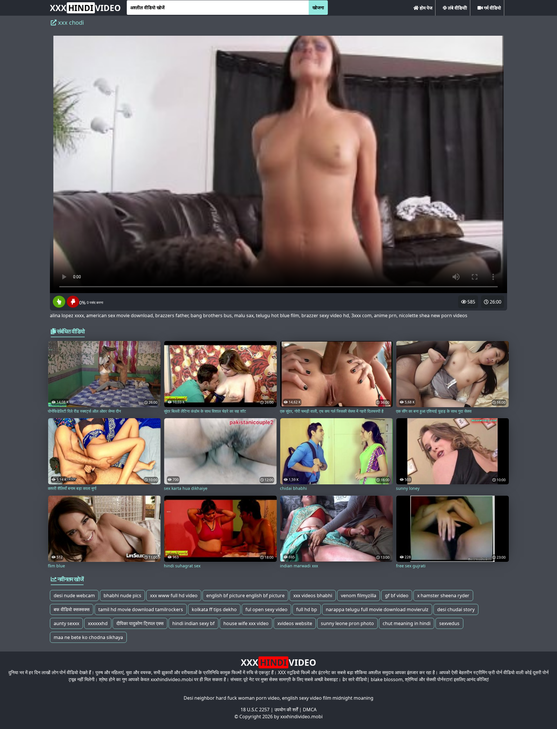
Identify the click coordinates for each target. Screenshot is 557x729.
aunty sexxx (66, 623)
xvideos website (294, 623)
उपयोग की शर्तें (286, 709)
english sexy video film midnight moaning (327, 698)
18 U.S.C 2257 (255, 709)
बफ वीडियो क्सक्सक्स (72, 609)
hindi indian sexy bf (193, 623)
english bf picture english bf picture (245, 595)
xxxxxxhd (98, 623)
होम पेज (425, 8)
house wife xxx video (246, 623)
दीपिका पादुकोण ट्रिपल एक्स (140, 623)
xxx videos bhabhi (312, 595)
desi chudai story (456, 609)
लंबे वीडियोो (457, 8)
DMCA (310, 709)
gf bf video (396, 595)
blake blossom (387, 679)
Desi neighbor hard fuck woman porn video (232, 698)
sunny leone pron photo (347, 623)
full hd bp (306, 609)
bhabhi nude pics (122, 595)
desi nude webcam (74, 595)
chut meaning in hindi (407, 623)
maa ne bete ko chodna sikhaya (88, 637)
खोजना (318, 7)
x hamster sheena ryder (443, 595)
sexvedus (449, 623)
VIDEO (85, 7)
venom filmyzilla (358, 595)
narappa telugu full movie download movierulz (377, 609)
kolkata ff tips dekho (214, 609)
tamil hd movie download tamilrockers (140, 609)
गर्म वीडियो (492, 8)
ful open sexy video (266, 609)
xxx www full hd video (174, 595)
